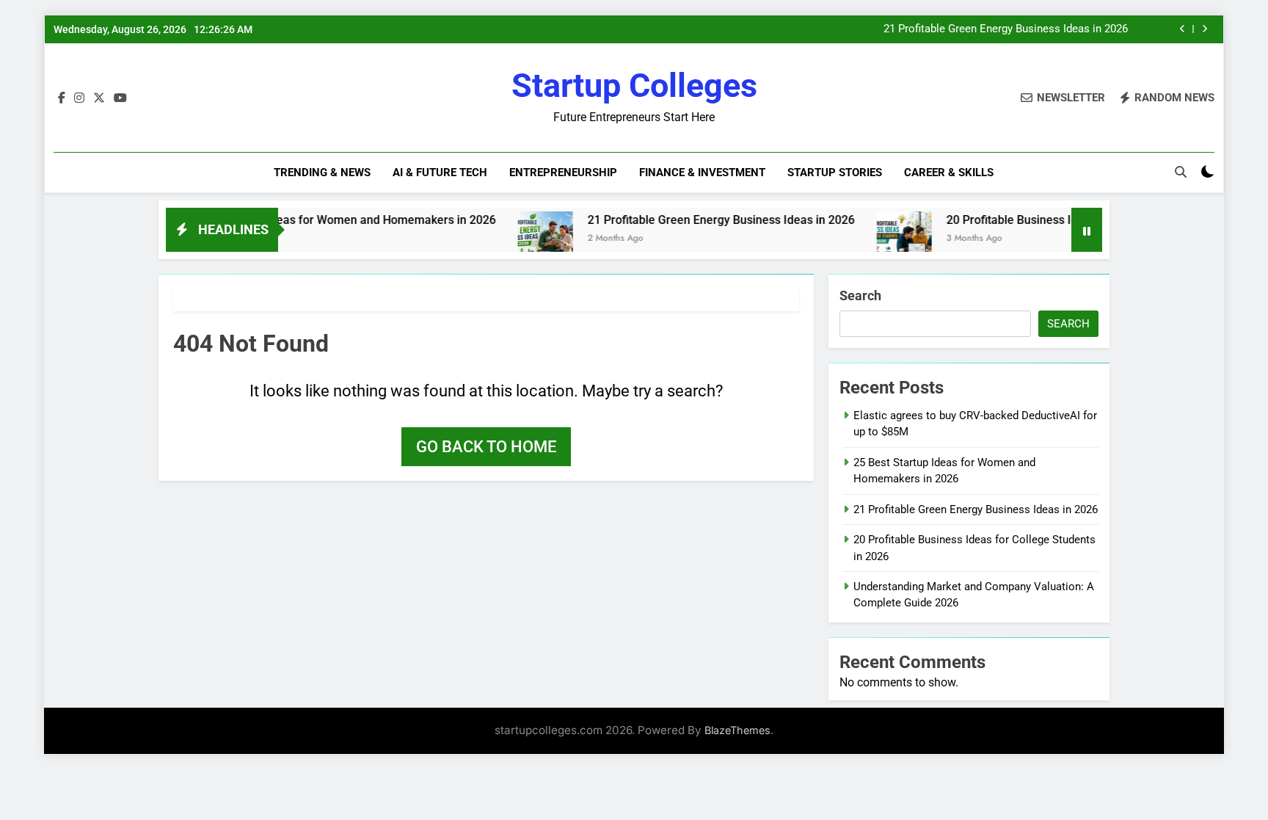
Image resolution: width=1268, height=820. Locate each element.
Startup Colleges (634, 85)
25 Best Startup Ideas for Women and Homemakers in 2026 (316, 220)
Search (860, 295)
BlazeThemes (737, 730)
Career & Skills (949, 172)
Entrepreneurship (563, 172)
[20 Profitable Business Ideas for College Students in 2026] (881, 238)
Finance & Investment (702, 172)
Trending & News (322, 172)
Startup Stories (834, 172)
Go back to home (486, 447)
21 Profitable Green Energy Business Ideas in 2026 (1005, 29)
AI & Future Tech (440, 172)
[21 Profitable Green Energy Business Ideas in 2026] (522, 238)
